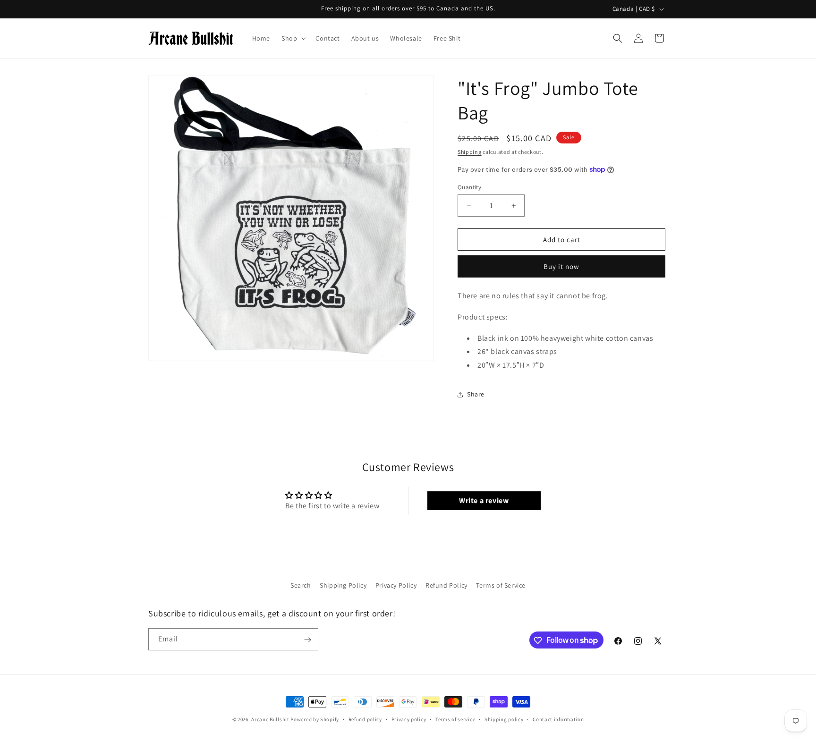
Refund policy (365, 719)
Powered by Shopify (314, 719)
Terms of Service (501, 585)
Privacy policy (408, 719)
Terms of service (455, 719)
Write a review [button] (484, 500)
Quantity (469, 187)
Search (300, 585)
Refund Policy (446, 585)
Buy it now (561, 266)
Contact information (558, 719)
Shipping (470, 151)
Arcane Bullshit (270, 719)
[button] (293, 38)
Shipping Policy (343, 585)
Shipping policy (504, 719)
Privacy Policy (395, 585)
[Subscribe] (307, 640)
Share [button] (475, 394)
